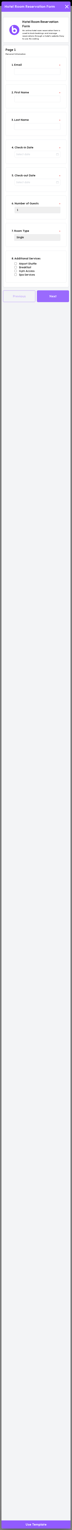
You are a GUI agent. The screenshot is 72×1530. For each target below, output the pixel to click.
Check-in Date (24, 147)
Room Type (21, 231)
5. (13, 175)
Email (18, 64)
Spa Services (27, 274)
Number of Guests (27, 203)
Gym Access (27, 271)
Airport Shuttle (28, 263)
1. (12, 64)
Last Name (21, 120)
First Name (21, 92)
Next (53, 296)
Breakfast (25, 267)
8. (13, 258)
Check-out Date (25, 175)
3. (12, 120)
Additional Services (27, 258)
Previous (19, 296)
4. (13, 147)
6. (13, 203)
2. (13, 92)
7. (12, 231)
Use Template (36, 1524)
